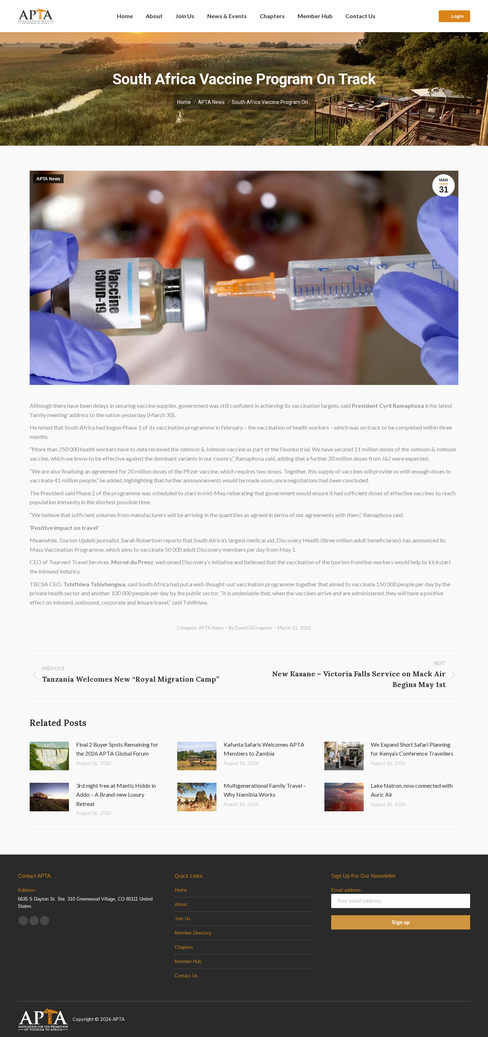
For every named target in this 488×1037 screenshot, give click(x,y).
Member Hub (188, 961)
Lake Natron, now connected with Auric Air (412, 790)
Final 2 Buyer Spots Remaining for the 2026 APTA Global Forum (117, 749)
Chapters (184, 947)
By (250, 628)
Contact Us (186, 975)
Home (181, 890)
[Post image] (49, 756)
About (181, 904)
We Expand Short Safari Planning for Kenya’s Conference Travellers (412, 749)
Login (457, 16)
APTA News (48, 178)
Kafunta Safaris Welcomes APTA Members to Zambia (264, 749)
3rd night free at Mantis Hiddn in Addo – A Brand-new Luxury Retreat (116, 794)
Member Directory (193, 933)
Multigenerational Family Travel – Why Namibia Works (265, 790)
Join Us (182, 918)
